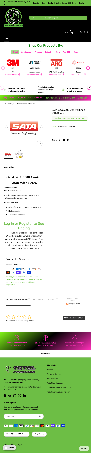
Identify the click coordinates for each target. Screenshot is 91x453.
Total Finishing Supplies (16, 445)
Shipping (55, 127)
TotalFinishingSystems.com (58, 392)
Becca (78, 72)
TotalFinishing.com (55, 383)
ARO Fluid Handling (56, 72)
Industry (49, 52)
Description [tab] (9, 167)
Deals (75, 52)
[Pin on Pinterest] (68, 140)
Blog (43, 3)
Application (26, 52)
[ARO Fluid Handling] (56, 62)
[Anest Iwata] (34, 62)
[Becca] (78, 62)
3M (13, 72)
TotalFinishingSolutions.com (59, 387)
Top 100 (66, 52)
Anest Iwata (35, 72)
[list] (24, 127)
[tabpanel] (24, 210)
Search (50, 370)
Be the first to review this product (20, 321)
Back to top (45, 353)
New (58, 52)
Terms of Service (54, 374)
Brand (15, 52)
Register (62, 118)
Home (5, 104)
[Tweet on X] (59, 140)
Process (38, 52)
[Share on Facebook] (64, 140)
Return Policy (52, 379)
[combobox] (58, 18)
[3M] (13, 62)
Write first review (74, 318)
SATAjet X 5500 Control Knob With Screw (22, 104)
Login (50, 3)
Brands (36, 3)
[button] (81, 31)
